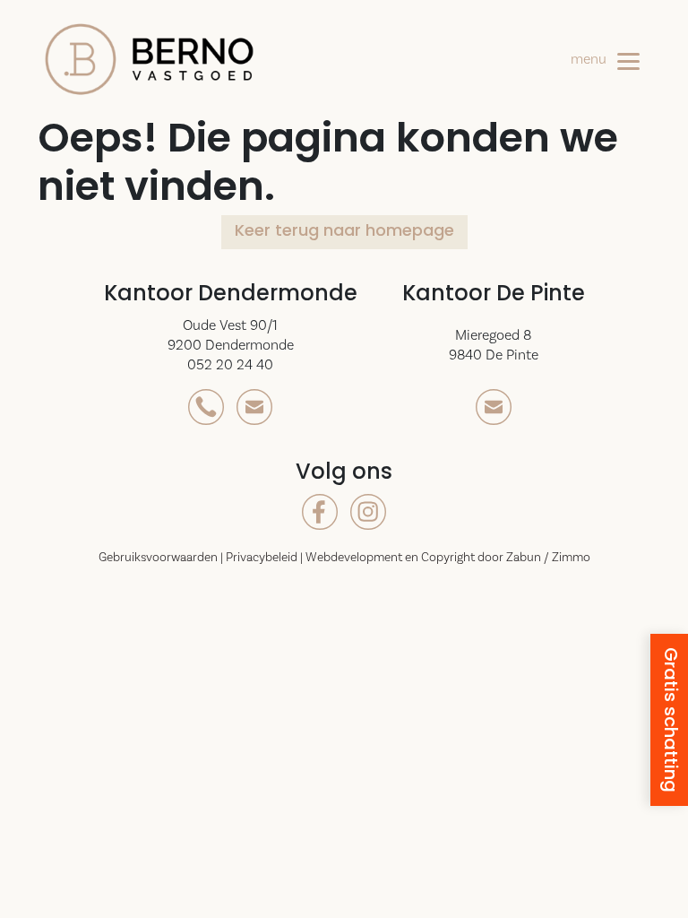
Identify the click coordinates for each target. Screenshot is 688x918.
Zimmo (571, 558)
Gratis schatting (669, 719)
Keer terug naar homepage (344, 232)
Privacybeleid (263, 558)
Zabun (523, 558)
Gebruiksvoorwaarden (159, 558)
